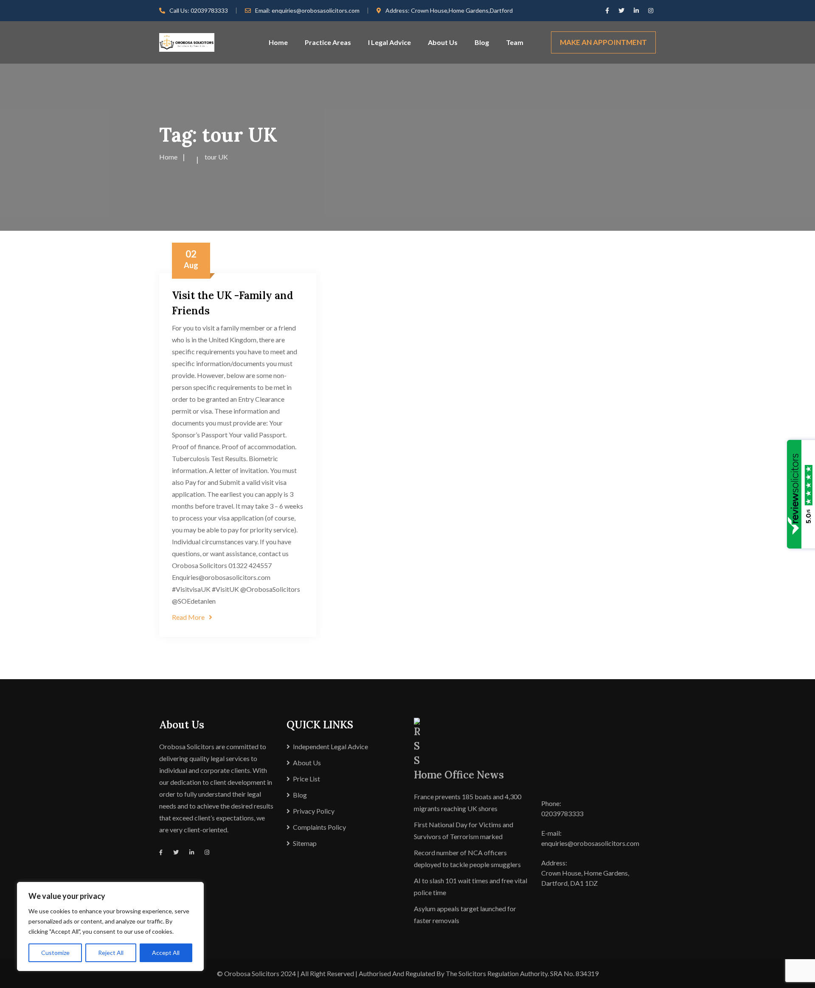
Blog (482, 42)
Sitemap (305, 843)
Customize (55, 952)
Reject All (111, 952)
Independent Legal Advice (330, 746)
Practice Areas (328, 42)
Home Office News (459, 774)
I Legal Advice (389, 42)
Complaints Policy (319, 827)
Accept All (166, 952)
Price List (306, 779)
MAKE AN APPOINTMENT (603, 42)
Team (514, 42)
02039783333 (209, 10)
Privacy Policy (313, 811)
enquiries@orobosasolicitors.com (316, 10)
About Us (443, 42)
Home (278, 42)
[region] (110, 926)
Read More (188, 617)
